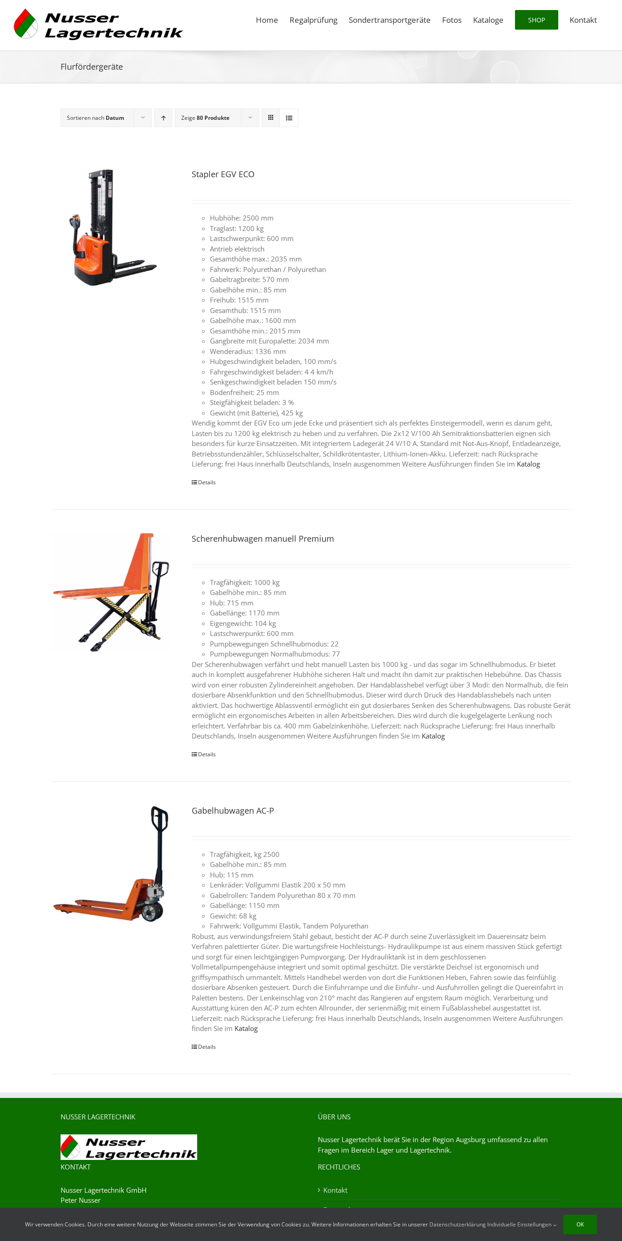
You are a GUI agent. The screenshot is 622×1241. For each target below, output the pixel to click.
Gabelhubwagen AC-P (233, 810)
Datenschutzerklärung (457, 1224)
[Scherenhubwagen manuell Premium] (111, 592)
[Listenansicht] (289, 118)
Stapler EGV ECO (223, 174)
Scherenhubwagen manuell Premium (263, 538)
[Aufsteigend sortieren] (163, 117)
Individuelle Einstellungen (520, 1224)
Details (207, 482)
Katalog (528, 463)
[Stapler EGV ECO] (111, 227)
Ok (580, 1224)
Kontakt (335, 1190)
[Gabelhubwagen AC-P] (111, 864)
